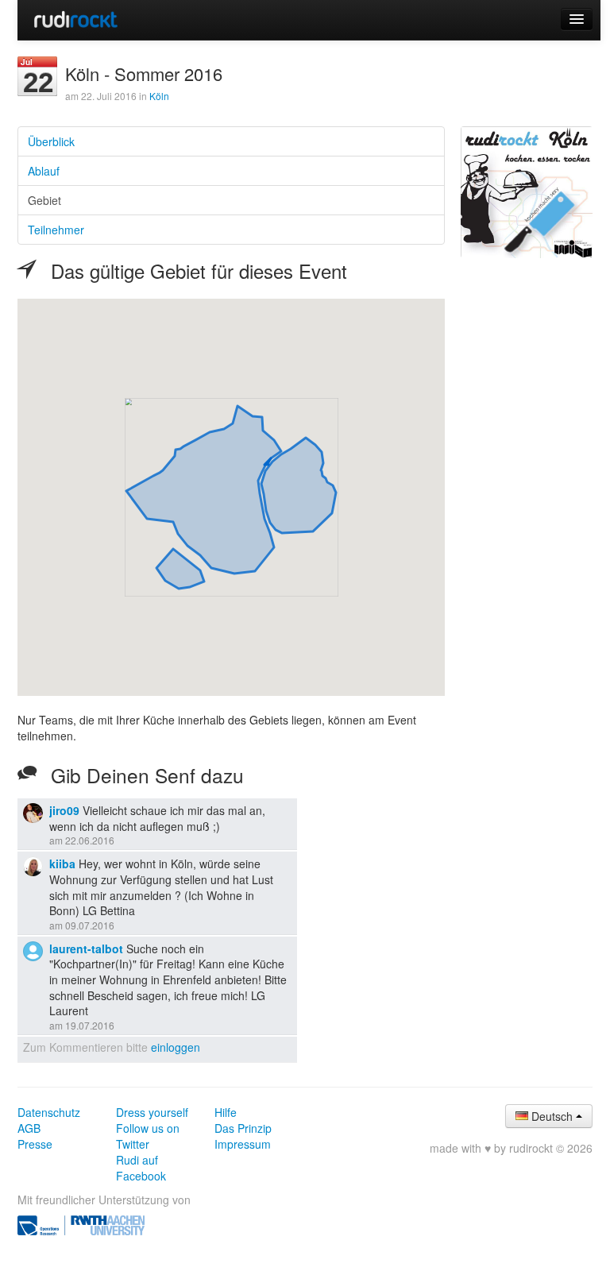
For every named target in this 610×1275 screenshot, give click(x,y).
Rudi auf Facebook (141, 1168)
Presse (34, 1144)
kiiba (62, 863)
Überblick (51, 141)
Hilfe (225, 1112)
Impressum (242, 1144)
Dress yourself (152, 1112)
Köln (159, 95)
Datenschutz (48, 1112)
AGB (29, 1128)
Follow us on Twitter (148, 1136)
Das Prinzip (243, 1128)
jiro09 (64, 810)
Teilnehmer (56, 230)
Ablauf (44, 171)
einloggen (175, 1047)
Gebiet (44, 200)
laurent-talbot (86, 948)
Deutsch (552, 1116)
